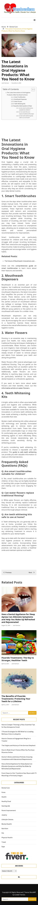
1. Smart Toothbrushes (19, 97)
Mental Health (7, 824)
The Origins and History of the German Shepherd (18, 745)
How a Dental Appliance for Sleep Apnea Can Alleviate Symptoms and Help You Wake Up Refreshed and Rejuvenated (18, 618)
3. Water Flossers (17, 101)
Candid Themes (19, 895)
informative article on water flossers (15, 388)
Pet (3, 833)
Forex (3, 792)
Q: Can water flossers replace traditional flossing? (26, 113)
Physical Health (7, 837)
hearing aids (6, 806)
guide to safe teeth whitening (24, 452)
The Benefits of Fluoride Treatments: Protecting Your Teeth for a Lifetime (16, 699)
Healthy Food (6, 801)
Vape (3, 847)
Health (4, 797)
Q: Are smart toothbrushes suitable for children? (26, 109)
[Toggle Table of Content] (32, 89)
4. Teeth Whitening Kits (19, 104)
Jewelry (4, 815)
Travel (4, 842)
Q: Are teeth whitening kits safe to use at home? (26, 116)
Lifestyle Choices (7, 819)
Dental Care (6, 788)
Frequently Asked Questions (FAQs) (22, 106)
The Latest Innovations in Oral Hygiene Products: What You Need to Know (18, 94)
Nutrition (5, 828)
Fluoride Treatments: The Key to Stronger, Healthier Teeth (18, 659)
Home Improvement (9, 810)
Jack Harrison (5, 83)
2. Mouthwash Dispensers (20, 99)
